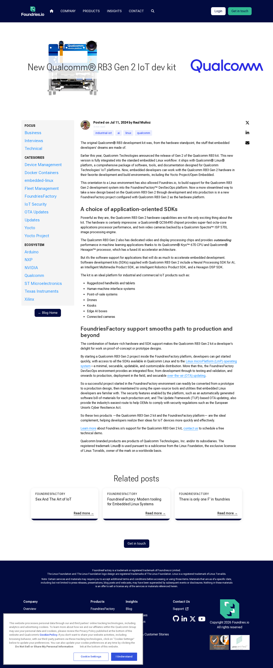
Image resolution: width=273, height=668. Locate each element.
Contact (136, 11)
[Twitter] (192, 620)
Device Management (43, 164)
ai (119, 133)
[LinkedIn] (184, 620)
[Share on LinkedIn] (247, 133)
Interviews (34, 140)
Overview (29, 609)
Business (33, 132)
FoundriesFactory (41, 196)
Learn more (88, 428)
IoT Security (36, 204)
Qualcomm (34, 275)
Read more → (84, 513)
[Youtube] (201, 620)
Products (91, 11)
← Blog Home (48, 313)
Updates (32, 220)
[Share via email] (247, 143)
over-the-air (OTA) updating (186, 376)
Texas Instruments (42, 291)
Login (218, 11)
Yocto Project (37, 235)
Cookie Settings (91, 656)
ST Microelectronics (43, 283)
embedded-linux (39, 180)
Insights (114, 11)
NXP (28, 259)
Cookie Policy (48, 634)
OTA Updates (37, 212)
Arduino (32, 252)
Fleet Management (42, 188)
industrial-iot (104, 133)
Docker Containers (42, 172)
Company (68, 11)
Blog (129, 609)
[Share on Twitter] (247, 123)
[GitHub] (176, 620)
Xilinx (29, 299)
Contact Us (181, 602)
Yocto (30, 227)
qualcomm (143, 133)
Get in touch (239, 11)
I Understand (124, 656)
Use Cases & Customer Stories (147, 634)
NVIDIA (31, 267)
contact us (190, 428)
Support (179, 609)
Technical (33, 148)
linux (128, 133)
